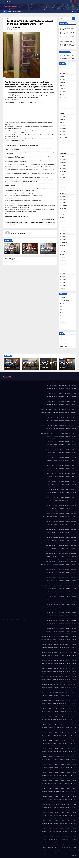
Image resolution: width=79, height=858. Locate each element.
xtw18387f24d (68, 839)
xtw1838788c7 (73, 748)
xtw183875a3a (73, 708)
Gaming (62, 312)
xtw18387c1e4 (67, 794)
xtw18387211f (44, 660)
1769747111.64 (67, 567)
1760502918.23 (48, 398)
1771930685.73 (73, 612)
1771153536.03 (54, 596)
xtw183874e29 (56, 700)
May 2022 (62, 217)
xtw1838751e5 (61, 703)
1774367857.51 (43, 636)
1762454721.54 (43, 433)
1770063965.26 (48, 575)
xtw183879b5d (44, 767)
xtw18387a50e (44, 772)
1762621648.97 (49, 436)
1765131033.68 (61, 481)
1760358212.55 (48, 396)
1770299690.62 (61, 577)
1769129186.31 (61, 556)
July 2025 (62, 107)
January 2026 (63, 88)
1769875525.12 (67, 569)
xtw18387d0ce (62, 807)
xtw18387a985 (73, 775)
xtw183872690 (73, 663)
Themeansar (23, 619)
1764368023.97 (49, 468)
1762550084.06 (67, 433)
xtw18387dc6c (50, 820)
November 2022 (63, 199)
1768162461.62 (61, 537)
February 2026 (63, 85)
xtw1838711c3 (44, 652)
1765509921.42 (49, 489)
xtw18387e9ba (49, 831)
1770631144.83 (67, 583)
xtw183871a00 (50, 655)
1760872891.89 (61, 404)
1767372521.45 (49, 524)
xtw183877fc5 (44, 743)
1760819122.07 (48, 404)
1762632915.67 (55, 436)
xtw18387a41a (55, 770)
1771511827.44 (55, 604)
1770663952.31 (73, 583)
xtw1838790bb (44, 759)
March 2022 (62, 223)
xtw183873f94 (73, 684)
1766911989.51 (42, 516)
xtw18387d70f (44, 815)
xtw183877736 (67, 735)
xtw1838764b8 (44, 719)
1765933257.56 (55, 497)
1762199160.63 (55, 428)
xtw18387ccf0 (50, 804)
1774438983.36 (49, 636)
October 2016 (63, 285)
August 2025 (63, 103)
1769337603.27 (73, 559)
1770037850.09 (73, 572)
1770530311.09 (49, 583)
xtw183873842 (49, 679)
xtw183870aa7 (73, 644)
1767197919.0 (67, 519)
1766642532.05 (49, 511)
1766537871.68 (54, 508)
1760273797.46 (54, 393)
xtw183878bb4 (73, 751)
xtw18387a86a (49, 775)
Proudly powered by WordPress (8, 619)
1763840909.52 (61, 457)
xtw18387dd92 (68, 820)
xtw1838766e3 (67, 719)
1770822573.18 (54, 588)
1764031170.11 (67, 460)
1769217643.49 (48, 559)
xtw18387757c (44, 735)
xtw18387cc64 (44, 804)
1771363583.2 (67, 599)
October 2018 (63, 279)
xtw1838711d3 (50, 652)
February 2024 (63, 153)
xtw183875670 (44, 708)
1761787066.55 (61, 420)
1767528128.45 (49, 527)
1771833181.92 (48, 612)
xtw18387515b (55, 703)
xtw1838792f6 (73, 759)
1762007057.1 (43, 425)
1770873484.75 (73, 588)
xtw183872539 (61, 663)
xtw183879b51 (67, 764)
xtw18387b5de (56, 786)
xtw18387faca (50, 850)
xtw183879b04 (61, 764)
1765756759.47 (73, 492)
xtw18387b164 (67, 780)
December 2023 (63, 159)
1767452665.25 (67, 524)
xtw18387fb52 (68, 850)
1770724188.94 (61, 585)
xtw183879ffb (62, 767)
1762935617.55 (54, 441)
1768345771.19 (73, 540)
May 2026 (62, 76)
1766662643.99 (55, 511)
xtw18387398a (73, 679)
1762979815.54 (67, 441)
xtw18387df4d (56, 823)
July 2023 (62, 174)
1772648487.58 (54, 628)
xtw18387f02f (45, 839)
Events (61, 306)
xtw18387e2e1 (44, 826)
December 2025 (63, 91)
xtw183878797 (49, 748)
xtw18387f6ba (56, 844)
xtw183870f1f (74, 647)
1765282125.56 (61, 484)
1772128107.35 (67, 617)
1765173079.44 (67, 481)
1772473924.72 (67, 625)
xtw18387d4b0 (73, 810)
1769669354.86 (48, 567)
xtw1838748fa (56, 695)
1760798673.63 (73, 401)
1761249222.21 (73, 409)
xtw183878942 (44, 751)
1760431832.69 (61, 396)
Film (61, 309)
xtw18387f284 (73, 839)
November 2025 (63, 94)
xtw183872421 (44, 663)
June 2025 (62, 110)
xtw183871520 (62, 652)
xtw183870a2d (67, 644)
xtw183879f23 (56, 767)
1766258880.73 (61, 503)
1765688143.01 (61, 492)
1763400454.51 (61, 449)
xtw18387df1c (50, 823)
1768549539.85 (48, 545)
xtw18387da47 (73, 815)
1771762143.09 (55, 609)
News (8, 18)
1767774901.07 (48, 532)
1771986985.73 (61, 615)
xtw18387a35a (44, 770)
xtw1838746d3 (49, 692)
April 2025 (62, 116)
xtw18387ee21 (56, 836)
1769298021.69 (67, 559)
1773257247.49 (49, 631)
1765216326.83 (48, 484)
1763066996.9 (55, 444)
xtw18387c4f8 (68, 796)
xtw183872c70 (73, 668)
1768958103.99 (54, 553)
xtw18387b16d (73, 780)
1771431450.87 (61, 601)
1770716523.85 (55, 585)
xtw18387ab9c (50, 778)
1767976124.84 (48, 535)
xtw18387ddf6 (73, 820)
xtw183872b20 (56, 668)
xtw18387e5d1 (56, 826)
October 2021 (63, 239)
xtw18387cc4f (73, 802)
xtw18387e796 (44, 828)
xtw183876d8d (73, 724)
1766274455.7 (67, 503)
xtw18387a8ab (61, 775)
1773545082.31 (73, 631)
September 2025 (63, 100)
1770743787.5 (68, 585)
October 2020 (63, 276)
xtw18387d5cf (62, 812)
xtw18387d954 (55, 815)
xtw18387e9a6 (44, 831)
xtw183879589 (56, 762)
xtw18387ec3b (61, 834)
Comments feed (63, 343)
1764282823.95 (61, 465)
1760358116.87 (73, 393)
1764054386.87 (73, 460)
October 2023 (63, 165)
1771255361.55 (73, 596)
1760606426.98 (73, 398)
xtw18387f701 (68, 844)
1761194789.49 (61, 409)
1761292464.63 (49, 412)
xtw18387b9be (55, 788)
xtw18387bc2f (44, 791)
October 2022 (63, 202)
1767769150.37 (73, 529)
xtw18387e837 (55, 828)
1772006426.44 (67, 615)
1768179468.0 (67, 537)
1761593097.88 (49, 417)
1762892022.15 (48, 441)
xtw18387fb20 (56, 850)
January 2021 (63, 267)
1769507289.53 (43, 564)
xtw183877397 (49, 732)
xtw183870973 (56, 644)
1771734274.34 (49, 609)
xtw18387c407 (62, 796)
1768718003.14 (61, 548)
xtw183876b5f (44, 724)
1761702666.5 (73, 417)
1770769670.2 (73, 585)
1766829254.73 (61, 513)
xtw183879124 (56, 759)
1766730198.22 (67, 511)
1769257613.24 (54, 559)
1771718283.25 (73, 607)
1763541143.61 (61, 452)
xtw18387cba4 (62, 802)
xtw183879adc (55, 764)
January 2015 (63, 288)
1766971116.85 (55, 516)
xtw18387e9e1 (61, 831)
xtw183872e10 (49, 671)
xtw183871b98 (56, 655)
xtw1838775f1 (50, 735)
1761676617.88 (67, 417)
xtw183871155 (73, 649)
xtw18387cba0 (56, 802)
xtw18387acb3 (61, 778)
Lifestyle (62, 315)
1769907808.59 (73, 569)
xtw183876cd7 (62, 724)
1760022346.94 (61, 388)
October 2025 (63, 97)
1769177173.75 (67, 556)
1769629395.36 (73, 564)
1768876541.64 (67, 551)
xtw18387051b (73, 639)
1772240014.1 (67, 620)
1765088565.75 (48, 481)
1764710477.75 (61, 473)
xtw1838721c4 (50, 660)
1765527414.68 (55, 489)
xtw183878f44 (56, 756)
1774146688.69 (67, 633)
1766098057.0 (61, 500)
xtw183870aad (44, 647)
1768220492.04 (73, 537)
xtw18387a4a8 (67, 770)
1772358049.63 (61, 623)
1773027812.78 (73, 628)
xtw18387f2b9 (45, 842)
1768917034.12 (73, 551)
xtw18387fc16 (50, 852)
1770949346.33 (61, 591)
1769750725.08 (73, 567)
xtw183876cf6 (68, 724)
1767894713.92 (61, 532)
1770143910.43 (67, 575)
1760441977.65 (67, 396)
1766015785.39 (73, 497)
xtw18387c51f (44, 799)
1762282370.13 (73, 428)
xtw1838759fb (68, 708)
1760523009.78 (54, 398)
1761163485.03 (54, 409)
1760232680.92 (48, 393)
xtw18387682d (73, 719)
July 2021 (62, 248)
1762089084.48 (61, 425)
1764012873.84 (61, 460)
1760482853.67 (73, 396)
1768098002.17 (49, 537)
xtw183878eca (44, 756)
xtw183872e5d (55, 671)
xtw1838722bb (62, 660)
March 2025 (62, 119)
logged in (11, 261)
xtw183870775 (67, 641)
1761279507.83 (43, 412)
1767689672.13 (54, 529)
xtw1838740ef (62, 687)
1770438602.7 (61, 580)
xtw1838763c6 (61, 716)
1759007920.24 (48, 388)
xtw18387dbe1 (44, 820)
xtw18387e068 (67, 823)
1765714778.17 (67, 492)
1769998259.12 (67, 572)
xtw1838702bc (44, 639)
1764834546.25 (55, 476)
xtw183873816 (73, 676)
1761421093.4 (73, 412)
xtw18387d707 (73, 812)
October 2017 (63, 282)
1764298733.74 (67, 465)
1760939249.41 (73, 404)
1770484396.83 (67, 580)
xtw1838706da (55, 641)
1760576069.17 (67, 398)
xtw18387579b (50, 708)
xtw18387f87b (45, 847)
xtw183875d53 (73, 711)
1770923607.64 (55, 591)
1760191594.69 (67, 390)
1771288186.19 (49, 599)
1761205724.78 (67, 409)
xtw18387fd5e (62, 852)
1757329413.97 (61, 382)
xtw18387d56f (56, 812)
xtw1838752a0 (73, 703)
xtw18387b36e (73, 783)
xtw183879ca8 (50, 767)
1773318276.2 (55, 631)
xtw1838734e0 (44, 676)
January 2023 (63, 193)
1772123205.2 (61, 617)
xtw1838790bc (50, 759)
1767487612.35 (73, 524)
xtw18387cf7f (68, 804)
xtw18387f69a (51, 844)
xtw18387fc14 (45, 852)
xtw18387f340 (73, 842)
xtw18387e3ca (50, 826)
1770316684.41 (67, 577)
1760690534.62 (61, 401)
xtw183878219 (55, 743)
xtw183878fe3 (68, 756)
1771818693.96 (73, 609)
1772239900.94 (61, 620)
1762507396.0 (55, 433)
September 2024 (63, 137)
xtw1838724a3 (50, 663)
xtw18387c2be (73, 794)
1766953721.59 (49, 516)
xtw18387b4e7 (50, 786)
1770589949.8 (61, 583)
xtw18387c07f (44, 794)
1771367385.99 (73, 599)
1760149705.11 (61, 390)
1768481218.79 (67, 543)
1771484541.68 (49, 604)
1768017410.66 (61, 535)
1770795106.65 (48, 588)
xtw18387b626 (62, 786)
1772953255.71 (67, 628)
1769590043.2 (67, 564)
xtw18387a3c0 (49, 770)
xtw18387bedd (56, 791)
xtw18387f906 (62, 847)
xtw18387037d (55, 639)
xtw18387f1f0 (56, 839)
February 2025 (63, 122)
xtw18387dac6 (49, 818)
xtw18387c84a (73, 799)
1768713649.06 (54, 548)
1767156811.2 (61, 519)
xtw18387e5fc (62, 826)
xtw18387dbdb (73, 818)
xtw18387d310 (49, 810)
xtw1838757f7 (56, 708)
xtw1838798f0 (73, 762)
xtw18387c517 (73, 796)
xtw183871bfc (62, 655)
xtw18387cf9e (73, 804)
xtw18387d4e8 (44, 812)
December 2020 (63, 270)
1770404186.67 (55, 580)
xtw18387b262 (50, 783)
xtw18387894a (55, 751)
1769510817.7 (49, 564)
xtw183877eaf (68, 740)
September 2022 (63, 205)
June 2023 (62, 177)
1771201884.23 (61, 596)
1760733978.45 (67, 401)
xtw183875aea (44, 711)
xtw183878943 (49, 751)
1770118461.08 (61, 575)
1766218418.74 (55, 503)
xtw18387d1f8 (73, 807)
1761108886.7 (42, 409)
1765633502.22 (48, 492)
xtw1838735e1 (55, 676)
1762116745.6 (67, 425)
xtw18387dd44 (62, 820)
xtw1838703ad (61, 639)
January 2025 (63, 125)
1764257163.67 (54, 465)
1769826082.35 (54, 569)
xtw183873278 (73, 671)
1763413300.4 (67, 449)
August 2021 (63, 245)
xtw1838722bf (68, 660)
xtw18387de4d (44, 823)
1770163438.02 (73, 575)
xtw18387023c (73, 636)
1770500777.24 (73, 580)
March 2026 (62, 82)
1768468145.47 (61, 543)
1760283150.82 (61, 393)
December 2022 (63, 196)
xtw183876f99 (62, 727)
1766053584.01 (49, 500)
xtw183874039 (56, 687)
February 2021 (63, 263)
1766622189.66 (73, 508)
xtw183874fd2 (68, 700)
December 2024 (63, 128)
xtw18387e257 (73, 823)
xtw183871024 (50, 649)
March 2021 (62, 260)
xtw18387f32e (62, 842)
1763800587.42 (54, 457)
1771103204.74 (67, 593)
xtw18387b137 (61, 780)
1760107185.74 (48, 390)
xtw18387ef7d (68, 836)
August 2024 (63, 140)
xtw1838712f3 (56, 652)
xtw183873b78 (44, 684)
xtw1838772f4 (44, 732)
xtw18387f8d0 (50, 847)
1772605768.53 (48, 628)
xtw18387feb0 (73, 852)
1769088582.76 (48, 556)
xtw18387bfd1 (73, 791)
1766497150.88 (48, 508)
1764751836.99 (67, 473)
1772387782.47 (73, 623)
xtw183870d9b (62, 647)
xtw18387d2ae (44, 810)
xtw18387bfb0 (68, 791)
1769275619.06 (61, 559)
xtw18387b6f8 (68, 786)
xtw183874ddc (50, 700)
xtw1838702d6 (49, 639)
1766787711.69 (49, 513)
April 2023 (62, 183)
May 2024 (62, 147)
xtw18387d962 (61, 815)
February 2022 (63, 227)
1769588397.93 (61, 564)
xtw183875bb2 (56, 711)
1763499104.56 (54, 452)
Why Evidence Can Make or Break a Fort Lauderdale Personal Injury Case (67, 45)
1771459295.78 (67, 601)
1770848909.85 (67, 588)
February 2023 (63, 190)
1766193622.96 (49, 503)
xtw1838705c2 (49, 641)
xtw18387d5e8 (67, 812)
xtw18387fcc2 (56, 852)
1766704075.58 (61, 511)
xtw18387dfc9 (62, 823)
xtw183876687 (55, 719)
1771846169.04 (54, 612)
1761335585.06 (55, 412)
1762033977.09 (49, 425)
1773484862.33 (67, 631)
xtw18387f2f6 (56, 842)
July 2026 (62, 70)
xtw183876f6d (56, 727)
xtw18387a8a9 (55, 775)
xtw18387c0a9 (49, 794)
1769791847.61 (48, 569)
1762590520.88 (73, 433)
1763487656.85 (48, 452)
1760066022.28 (73, 388)
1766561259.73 (61, 508)
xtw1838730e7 (67, 671)
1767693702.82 (61, 529)
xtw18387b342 (67, 783)
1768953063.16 (48, 553)
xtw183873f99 (44, 687)
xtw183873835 (44, 679)
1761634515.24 (61, 417)
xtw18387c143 (55, 794)
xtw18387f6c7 (62, 844)
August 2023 (63, 171)
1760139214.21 (54, 390)
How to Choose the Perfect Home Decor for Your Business (30, 364)
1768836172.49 (54, 551)
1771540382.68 (61, 604)
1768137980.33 (55, 537)
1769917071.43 (48, 572)
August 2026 (63, 67)
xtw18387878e (44, 748)
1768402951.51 (49, 543)
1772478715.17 (73, 625)
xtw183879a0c (44, 764)
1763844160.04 (67, 457)
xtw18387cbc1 (68, 802)
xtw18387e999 (73, 828)
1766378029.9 (55, 505)
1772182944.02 (55, 620)
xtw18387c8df (44, 802)
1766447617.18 (67, 505)
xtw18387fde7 (68, 852)
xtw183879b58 (73, 764)
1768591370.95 (61, 545)
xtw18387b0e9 (50, 780)
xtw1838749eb (62, 695)
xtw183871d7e (73, 655)
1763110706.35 (61, 444)
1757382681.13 (67, 382)
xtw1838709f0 (62, 644)
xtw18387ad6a (67, 778)
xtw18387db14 (55, 818)
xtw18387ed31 (44, 836)
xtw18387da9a (44, 818)
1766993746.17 (61, 516)
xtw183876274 (49, 716)
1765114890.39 (54, 481)
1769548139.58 (55, 564)
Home (9, 11)
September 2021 (63, 242)
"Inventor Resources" (64, 300)
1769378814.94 (54, 561)
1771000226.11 (48, 593)
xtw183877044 (73, 727)
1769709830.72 (61, 567)
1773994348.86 (61, 633)
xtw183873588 (49, 676)
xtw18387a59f (50, 772)
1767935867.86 (73, 532)
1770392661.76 (49, 580)
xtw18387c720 (61, 799)
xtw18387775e (73, 735)
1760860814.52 (54, 404)
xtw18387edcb (50, 836)
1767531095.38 (55, 527)
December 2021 (63, 233)
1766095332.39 (55, 500)
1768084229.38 (73, 535)
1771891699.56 (67, 612)
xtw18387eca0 (73, 834)
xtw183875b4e (50, 711)
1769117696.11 (54, 556)
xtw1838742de (73, 687)
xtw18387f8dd (56, 847)
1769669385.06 (54, 567)
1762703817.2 (67, 436)
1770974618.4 (67, 591)
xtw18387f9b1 (68, 847)
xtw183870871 (50, 644)
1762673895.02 (61, 436)
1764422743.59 (61, 468)
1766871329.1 (67, 513)
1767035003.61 (67, 516)
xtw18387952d (50, 762)
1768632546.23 (67, 545)
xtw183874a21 (73, 695)
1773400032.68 (61, 631)
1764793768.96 (49, 476)
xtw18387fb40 (62, 850)
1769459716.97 (73, 561)
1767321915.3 (67, 521)
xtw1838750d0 (49, 703)
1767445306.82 (61, 524)
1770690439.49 (49, 585)
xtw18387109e (56, 649)
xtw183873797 (67, 676)
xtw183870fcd (44, 649)
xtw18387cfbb (44, 807)
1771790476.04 (67, 609)
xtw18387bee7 (62, 791)
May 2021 (62, 254)
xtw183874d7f (44, 700)
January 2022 (63, 230)
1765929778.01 (49, 497)
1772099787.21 (55, 617)
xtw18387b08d (44, 780)
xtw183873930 (67, 679)
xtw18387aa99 (44, 778)
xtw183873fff (50, 687)
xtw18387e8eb (67, 828)
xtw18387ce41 (56, 804)
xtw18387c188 (61, 794)
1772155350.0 (73, 617)
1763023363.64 (73, 441)
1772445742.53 (61, 625)
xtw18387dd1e (56, 820)
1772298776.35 (48, 623)
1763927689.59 (49, 460)
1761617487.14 (55, 417)
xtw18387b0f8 (56, 780)
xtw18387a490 (61, 770)
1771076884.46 (61, 593)
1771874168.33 (61, 612)
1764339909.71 (73, 465)
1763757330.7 (48, 457)
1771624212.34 (55, 607)
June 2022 (62, 214)
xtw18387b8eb (49, 788)
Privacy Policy (17, 11)
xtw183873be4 (50, 684)
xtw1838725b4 (67, 663)
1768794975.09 (73, 548)
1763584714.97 (73, 452)
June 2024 (62, 143)
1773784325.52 (48, 633)
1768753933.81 (67, 548)
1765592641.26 (67, 489)
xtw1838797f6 (62, 762)
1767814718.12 (54, 532)
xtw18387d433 (61, 810)
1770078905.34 (54, 575)
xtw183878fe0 (62, 756)
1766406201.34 (61, 505)
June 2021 (62, 251)
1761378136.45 (67, 412)
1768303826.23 (61, 540)
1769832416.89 (61, 569)
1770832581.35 (61, 588)
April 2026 (62, 79)
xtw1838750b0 (73, 700)
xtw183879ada (49, 764)
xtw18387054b (44, 641)
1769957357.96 (54, 572)
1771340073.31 (61, 599)
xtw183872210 (56, 660)
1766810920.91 (55, 513)
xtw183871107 (62, 649)
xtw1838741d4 (67, 687)
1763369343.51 (55, 449)
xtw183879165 (62, 759)
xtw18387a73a (73, 772)
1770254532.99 (54, 577)
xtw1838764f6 (50, 719)
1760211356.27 (73, 390)
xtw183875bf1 (62, 711)
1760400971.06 (54, 396)
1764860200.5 (61, 476)
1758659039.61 (54, 385)
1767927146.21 (67, 532)
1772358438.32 (67, 623)
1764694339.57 (54, 473)
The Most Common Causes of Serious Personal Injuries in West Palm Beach (67, 28)
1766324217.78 (73, 503)
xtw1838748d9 (44, 695)
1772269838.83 (73, 620)
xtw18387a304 (73, 767)
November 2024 (63, 131)
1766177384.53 (73, 500)
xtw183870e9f (68, 647)
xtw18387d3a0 (55, 810)
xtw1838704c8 (67, 639)
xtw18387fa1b (73, 847)
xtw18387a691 (61, 772)
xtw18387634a (55, 716)
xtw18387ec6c (67, 834)
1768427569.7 (55, 543)
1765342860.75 (73, 484)
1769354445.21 (48, 561)
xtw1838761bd (44, 716)
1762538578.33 (61, 433)
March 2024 (62, 150)
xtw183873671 (61, 676)
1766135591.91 (67, 500)
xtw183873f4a (68, 684)
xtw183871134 (67, 649)
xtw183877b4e (50, 740)
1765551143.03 (61, 489)
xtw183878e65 (73, 754)
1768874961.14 (61, 551)
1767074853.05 (43, 519)
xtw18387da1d (67, 815)
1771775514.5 (61, 609)
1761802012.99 (67, 420)
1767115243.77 (49, 519)
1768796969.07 (48, 551)
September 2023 (63, 168)
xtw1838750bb (44, 703)
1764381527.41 (55, 468)
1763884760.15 (73, 457)
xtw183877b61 (56, 740)
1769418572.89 (61, 561)
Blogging (62, 303)
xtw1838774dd (61, 732)
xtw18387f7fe (74, 844)
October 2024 (63, 134)
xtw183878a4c (67, 751)
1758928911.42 (73, 385)
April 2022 (62, 220)
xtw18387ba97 (61, 788)
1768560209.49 (54, 545)
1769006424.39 (61, 553)
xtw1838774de (67, 732)
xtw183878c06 (44, 754)
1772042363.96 (43, 617)
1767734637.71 (67, 529)
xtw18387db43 (61, 818)
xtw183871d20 (67, 655)
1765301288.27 (67, 484)
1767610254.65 (73, 527)
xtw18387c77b (67, 799)
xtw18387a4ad (73, 770)
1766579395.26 (67, 508)
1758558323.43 (48, 385)
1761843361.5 (73, 420)
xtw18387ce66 (62, 804)
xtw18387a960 (67, 775)
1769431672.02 (67, 561)
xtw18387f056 (51, 839)
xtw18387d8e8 (49, 815)
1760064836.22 (67, 388)
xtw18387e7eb (49, 828)
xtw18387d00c (56, 807)
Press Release (63, 322)
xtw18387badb (67, 788)
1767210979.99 (73, 519)
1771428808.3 (55, 601)
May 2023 (62, 180)
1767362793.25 (73, 521)
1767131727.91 (55, 519)
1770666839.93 (43, 585)
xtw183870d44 (56, 647)
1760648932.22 (48, 401)
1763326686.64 (49, 449)
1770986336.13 (73, 591)
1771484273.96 (73, 601)
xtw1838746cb (44, 692)
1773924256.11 (54, 633)
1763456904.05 (73, 449)
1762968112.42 (61, 441)
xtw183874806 (67, 692)
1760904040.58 (67, 404)
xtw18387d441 (67, 810)
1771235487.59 (67, 596)
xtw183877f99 (73, 740)
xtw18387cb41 (50, 802)
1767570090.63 (61, 527)
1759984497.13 (54, 388)
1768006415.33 (54, 535)
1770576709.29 (55, 583)
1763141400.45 (67, 444)
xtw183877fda (50, 743)
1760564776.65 (61, 398)
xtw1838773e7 (55, 732)
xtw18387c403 (56, 796)
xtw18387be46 (50, 791)
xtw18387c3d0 (50, 796)
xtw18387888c (67, 748)
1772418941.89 (54, 625)
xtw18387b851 (44, 788)
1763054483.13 (49, 444)
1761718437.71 (49, 420)
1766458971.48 (73, 505)
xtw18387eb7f (44, 834)
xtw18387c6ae (55, 799)
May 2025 (62, 113)
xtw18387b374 (44, 786)
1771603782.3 (49, 607)
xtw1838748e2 (50, 695)
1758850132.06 (67, 385)
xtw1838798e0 (68, 762)
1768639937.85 (73, 545)
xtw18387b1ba (44, 783)
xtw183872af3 (50, 668)
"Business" (62, 297)
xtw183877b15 (44, 740)
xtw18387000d (67, 636)
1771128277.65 (73, 593)
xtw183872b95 (62, 668)
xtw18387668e (61, 719)
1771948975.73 (48, 615)
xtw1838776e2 (61, 735)
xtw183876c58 (56, 724)
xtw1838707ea (73, 641)
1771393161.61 (49, 601)
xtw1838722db (73, 660)
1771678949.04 (67, 607)
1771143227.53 (48, 596)
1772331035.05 (54, 623)
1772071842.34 (49, 617)
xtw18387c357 (44, 796)
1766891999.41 (73, 513)
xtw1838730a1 (61, 671)
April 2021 (62, 257)
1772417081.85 (48, 625)
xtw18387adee (73, 778)
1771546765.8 (67, 604)
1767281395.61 (55, 521)
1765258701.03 (54, 484)
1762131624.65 (73, 425)
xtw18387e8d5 (61, 828)
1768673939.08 (48, 548)
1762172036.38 (49, 428)
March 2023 (62, 187)
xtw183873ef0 (62, 684)
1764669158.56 (48, 473)
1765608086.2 (73, 489)
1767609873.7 (67, 527)
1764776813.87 (73, 473)
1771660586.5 (61, 607)
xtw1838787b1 (55, 748)
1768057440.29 (67, 535)
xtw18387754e (73, 732)
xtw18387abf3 (56, 778)
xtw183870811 (44, 644)
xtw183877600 (55, 735)
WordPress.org (63, 346)
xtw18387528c (67, 703)
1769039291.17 (67, 553)
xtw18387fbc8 (73, 850)
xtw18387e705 (67, 826)
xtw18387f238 (62, 839)
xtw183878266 (67, 743)
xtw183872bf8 (68, 668)
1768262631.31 (54, 540)
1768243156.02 (48, 540)
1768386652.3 (43, 543)
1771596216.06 (43, 607)
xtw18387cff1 (50, 807)
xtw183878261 (61, 743)
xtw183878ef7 (50, 756)
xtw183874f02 (62, 700)
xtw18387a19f (68, 767)
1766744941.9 (73, 511)
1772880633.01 (61, 628)
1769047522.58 (73, 553)
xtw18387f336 (68, 842)
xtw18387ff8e (74, 855)
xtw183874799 (55, 692)
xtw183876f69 (50, 727)
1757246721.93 (49, 382)
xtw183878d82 (61, 754)
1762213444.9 (61, 428)
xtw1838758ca (62, 708)
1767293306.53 (61, 521)
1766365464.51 (49, 505)
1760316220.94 (67, 393)
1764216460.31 (48, 465)
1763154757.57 (73, 444)
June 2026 (62, 73)
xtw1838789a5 (61, 751)
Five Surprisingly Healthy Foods (67, 58)
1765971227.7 (61, 497)
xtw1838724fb (56, 663)
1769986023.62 (61, 572)
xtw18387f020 (73, 836)
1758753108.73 (61, 385)
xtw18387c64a (49, 799)
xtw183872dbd (44, 671)
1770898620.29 (49, 591)
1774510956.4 (55, 636)
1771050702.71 (54, 593)
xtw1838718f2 (73, 652)
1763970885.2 (55, 460)
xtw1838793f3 (44, 762)
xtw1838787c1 (61, 748)
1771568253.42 (73, 604)
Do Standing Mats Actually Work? (67, 36)
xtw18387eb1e (73, 831)
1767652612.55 (48, 529)
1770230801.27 (48, 577)
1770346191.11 (73, 577)
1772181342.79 (49, 620)
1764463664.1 (73, 468)
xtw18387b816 (73, 786)
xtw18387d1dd (68, 807)
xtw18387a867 (44, 775)
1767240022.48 (49, 521)
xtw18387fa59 (45, 850)
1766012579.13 (67, 497)
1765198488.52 (73, 481)
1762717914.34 (73, 436)
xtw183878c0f (50, 754)
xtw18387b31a (61, 783)
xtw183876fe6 (68, 727)
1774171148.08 (73, 633)
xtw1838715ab (68, 652)
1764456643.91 (67, 468)
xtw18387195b (44, 655)
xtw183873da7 (56, 684)
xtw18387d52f (50, 812)
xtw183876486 (67, 716)
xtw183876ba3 (50, 724)
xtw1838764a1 (73, 716)
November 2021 (63, 236)
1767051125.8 (73, 516)
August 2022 (63, 208)
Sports (61, 325)
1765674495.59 (54, 492)
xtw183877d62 (62, 740)
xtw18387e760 (73, 826)
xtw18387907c (73, 756)
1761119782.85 (48, 409)
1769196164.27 (73, 556)
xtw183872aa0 (44, 668)
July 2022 (62, 211)
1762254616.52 (67, 428)
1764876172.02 (67, 476)
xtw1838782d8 (73, 743)
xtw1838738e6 (61, 679)
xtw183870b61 (50, 647)
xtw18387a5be (55, 772)
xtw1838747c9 (61, 692)
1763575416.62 (67, 452)
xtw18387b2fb (56, 783)
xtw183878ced (55, 754)
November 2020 (63, 273)
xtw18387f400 (45, 844)
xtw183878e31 (67, 754)
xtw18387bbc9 (73, 788)
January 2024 (63, 156)
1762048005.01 (55, 425)
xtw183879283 (68, 759)
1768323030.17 (67, 540)
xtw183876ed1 (44, 727)
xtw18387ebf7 (56, 834)
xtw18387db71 (67, 818)
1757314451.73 (55, 382)
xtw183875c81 (67, 711)
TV (61, 328)
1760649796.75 (54, 401)
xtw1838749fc (68, 695)
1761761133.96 (55, 420)
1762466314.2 (49, 433)
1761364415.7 (61, 412)
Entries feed (62, 340)
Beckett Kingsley (16, 27)
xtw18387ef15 (62, 836)
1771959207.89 (54, 615)
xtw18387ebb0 (50, 834)
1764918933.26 (73, 476)
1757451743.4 (73, 382)
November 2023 (63, 162)
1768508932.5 (73, 543)
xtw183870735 (61, 641)
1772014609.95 (73, 615)
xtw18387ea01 (67, 831)
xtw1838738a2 (55, 679)
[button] (72, 11)
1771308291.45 (55, 599)
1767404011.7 (55, 524)
